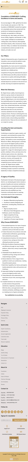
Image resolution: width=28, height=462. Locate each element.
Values (2, 374)
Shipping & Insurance (6, 310)
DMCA (11, 459)
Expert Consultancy (5, 329)
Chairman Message (5, 379)
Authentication (4, 331)
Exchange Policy (5, 315)
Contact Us (3, 363)
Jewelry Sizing (4, 353)
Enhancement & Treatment (7, 358)
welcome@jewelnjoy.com (12, 400)
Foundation (3, 371)
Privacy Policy (4, 318)
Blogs (2, 350)
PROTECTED (15, 459)
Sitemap (3, 320)
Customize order (5, 337)
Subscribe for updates (19, 420)
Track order (3, 339)
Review (3, 384)
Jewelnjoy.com (13, 454)
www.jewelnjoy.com (12, 402)
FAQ (2, 307)
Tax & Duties (4, 355)
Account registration (6, 334)
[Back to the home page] (1, 6)
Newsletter (4, 360)
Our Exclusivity (4, 382)
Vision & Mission (5, 376)
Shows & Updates (5, 342)
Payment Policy (5, 313)
